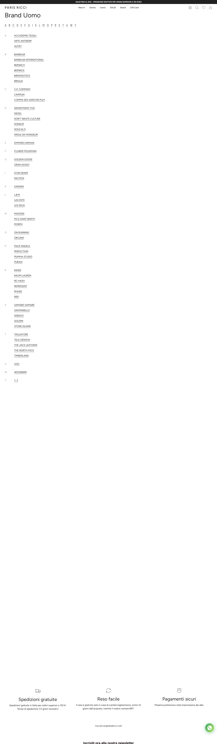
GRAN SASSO (21, 164)
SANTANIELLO (22, 310)
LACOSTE (19, 200)
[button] (81, 8)
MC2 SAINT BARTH (24, 218)
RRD (16, 296)
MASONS (19, 213)
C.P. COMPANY (22, 89)
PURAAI (18, 262)
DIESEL (18, 113)
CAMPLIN (19, 94)
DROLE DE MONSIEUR (26, 134)
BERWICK (19, 70)
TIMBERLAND (21, 355)
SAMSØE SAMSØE (24, 305)
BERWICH (19, 65)
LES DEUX (19, 205)
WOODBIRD (20, 372)
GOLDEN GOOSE (23, 159)
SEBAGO (19, 315)
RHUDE (18, 291)
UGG (16, 363)
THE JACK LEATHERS (25, 345)
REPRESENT (20, 286)
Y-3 (16, 380)
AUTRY (18, 46)
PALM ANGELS (22, 246)
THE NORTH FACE (24, 350)
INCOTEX (19, 178)
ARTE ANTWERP (23, 40)
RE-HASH (19, 280)
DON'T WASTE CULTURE (27, 118)
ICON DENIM (21, 173)
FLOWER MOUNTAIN (25, 151)
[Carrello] (203, 7)
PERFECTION (21, 251)
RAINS (17, 270)
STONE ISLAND (22, 326)
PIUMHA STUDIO (23, 256)
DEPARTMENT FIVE (24, 108)
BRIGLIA (18, 81)
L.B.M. (17, 194)
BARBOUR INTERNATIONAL (29, 59)
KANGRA (19, 186)
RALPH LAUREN (22, 275)
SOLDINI (18, 320)
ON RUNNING (21, 232)
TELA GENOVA (22, 339)
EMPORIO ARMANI (24, 142)
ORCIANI (19, 237)
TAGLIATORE (21, 334)
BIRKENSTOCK (22, 75)
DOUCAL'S (20, 129)
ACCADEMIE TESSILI (25, 35)
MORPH (18, 224)
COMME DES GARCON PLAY (29, 99)
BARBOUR (19, 54)
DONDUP (19, 124)
